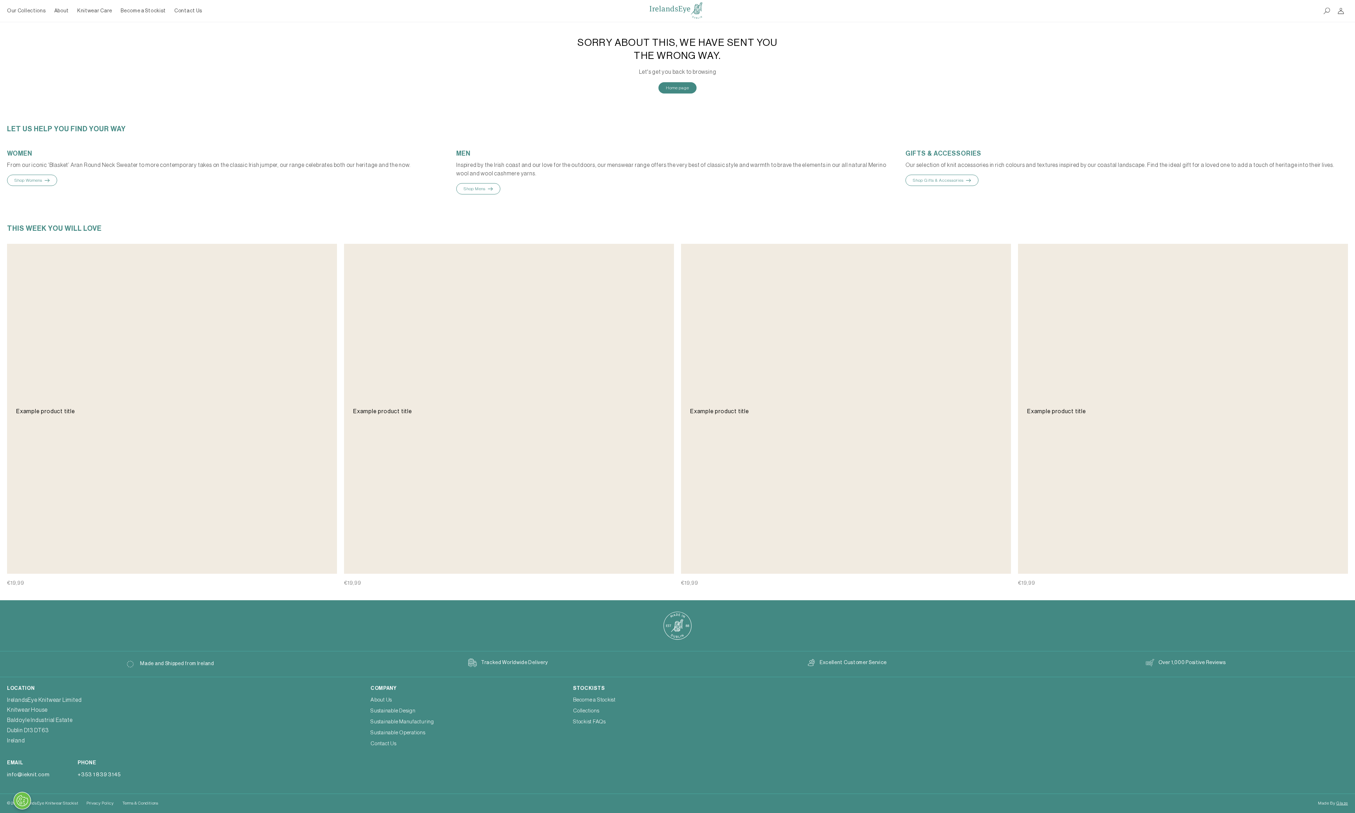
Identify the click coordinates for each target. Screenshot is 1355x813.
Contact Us (384, 743)
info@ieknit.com (28, 774)
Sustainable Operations (398, 732)
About (61, 10)
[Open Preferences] (22, 800)
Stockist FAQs (589, 721)
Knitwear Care (94, 10)
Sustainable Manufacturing (402, 721)
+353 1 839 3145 (99, 774)
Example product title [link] (45, 411)
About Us (381, 700)
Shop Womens (28, 180)
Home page (677, 88)
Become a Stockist (594, 700)
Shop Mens (475, 189)
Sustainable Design (393, 710)
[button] (61, 11)
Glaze (1342, 803)
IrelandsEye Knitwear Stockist (50, 803)
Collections (586, 710)
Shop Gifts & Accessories (938, 180)
